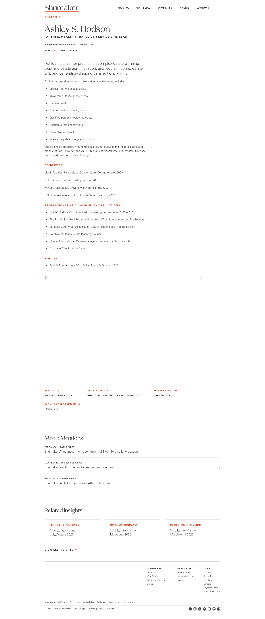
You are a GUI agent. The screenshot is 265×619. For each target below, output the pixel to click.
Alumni (150, 584)
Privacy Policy (75, 602)
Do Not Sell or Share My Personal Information (115, 602)
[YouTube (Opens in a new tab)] (209, 609)
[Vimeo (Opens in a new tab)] (214, 609)
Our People (143, 8)
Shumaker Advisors (156, 580)
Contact (207, 573)
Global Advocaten (212, 592)
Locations (203, 8)
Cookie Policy (88, 602)
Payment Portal (211, 588)
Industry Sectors (185, 576)
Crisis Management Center (56, 602)
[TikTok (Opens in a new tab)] (218, 609)
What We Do (184, 569)
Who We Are (154, 569)
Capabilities (164, 8)
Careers (207, 584)
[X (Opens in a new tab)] (195, 609)
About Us (123, 8)
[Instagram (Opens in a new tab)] (204, 609)
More (207, 569)
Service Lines (183, 573)
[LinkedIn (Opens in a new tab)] (190, 609)
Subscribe (208, 576)
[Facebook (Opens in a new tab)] (199, 609)
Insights (184, 8)
